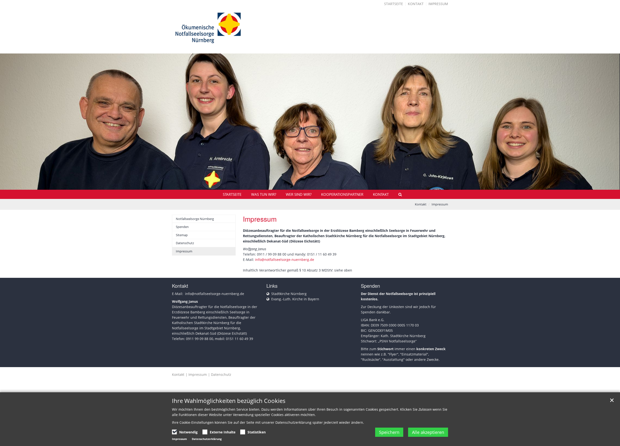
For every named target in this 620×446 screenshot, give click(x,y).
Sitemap (182, 235)
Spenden (182, 227)
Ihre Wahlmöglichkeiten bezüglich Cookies (228, 400)
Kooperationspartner (342, 194)
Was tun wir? (263, 194)
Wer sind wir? (298, 194)
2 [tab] (313, 180)
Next (608, 124)
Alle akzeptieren (428, 432)
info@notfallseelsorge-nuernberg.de (284, 259)
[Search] (398, 194)
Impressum (438, 3)
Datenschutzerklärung (207, 439)
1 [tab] (306, 180)
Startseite (393, 3)
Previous (12, 124)
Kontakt (416, 3)
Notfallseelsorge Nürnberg (195, 219)
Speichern (389, 432)
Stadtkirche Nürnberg (289, 293)
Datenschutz (185, 243)
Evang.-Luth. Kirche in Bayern (295, 299)
